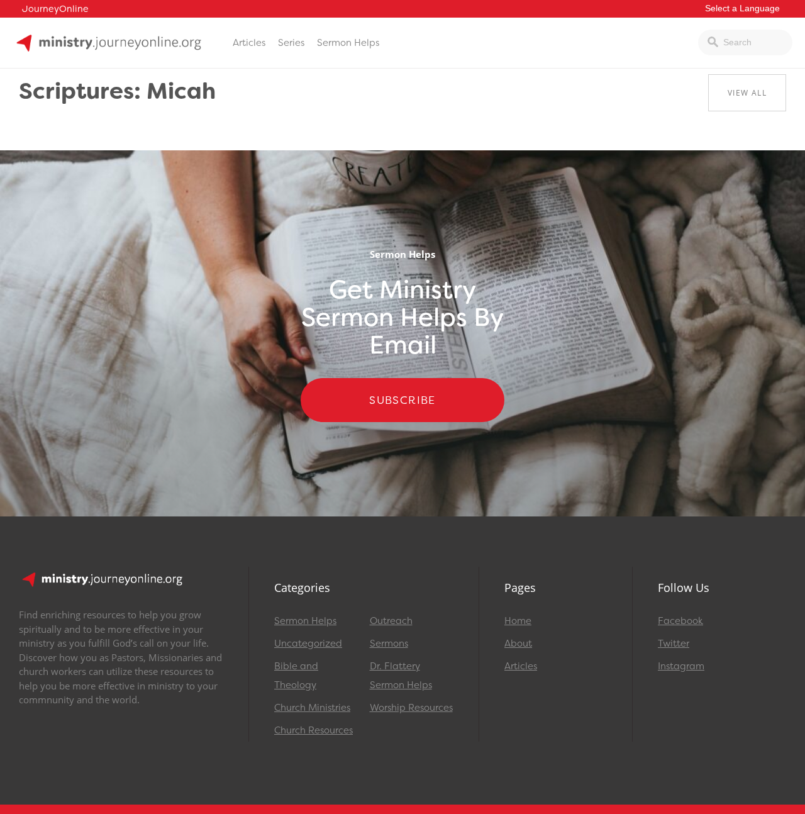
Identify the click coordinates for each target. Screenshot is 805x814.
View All (747, 92)
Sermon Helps (348, 42)
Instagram (681, 666)
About (518, 643)
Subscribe (402, 400)
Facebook (680, 621)
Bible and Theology (296, 675)
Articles (249, 42)
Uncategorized (308, 643)
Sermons (389, 643)
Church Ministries (312, 707)
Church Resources (313, 730)
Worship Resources (411, 707)
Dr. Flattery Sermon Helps (401, 675)
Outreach (391, 621)
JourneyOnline (55, 9)
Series (291, 42)
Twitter (673, 643)
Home (517, 621)
